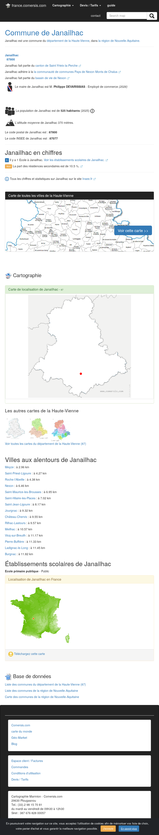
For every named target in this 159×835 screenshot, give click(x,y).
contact (95, 15)
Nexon (9, 486)
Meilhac (10, 529)
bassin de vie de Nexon (51, 78)
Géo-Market (19, 737)
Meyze (9, 467)
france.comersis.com (28, 5)
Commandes (19, 767)
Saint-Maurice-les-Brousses (23, 492)
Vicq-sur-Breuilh (15, 535)
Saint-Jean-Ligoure (18, 504)
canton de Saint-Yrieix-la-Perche (56, 65)
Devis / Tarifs (19, 779)
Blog (14, 744)
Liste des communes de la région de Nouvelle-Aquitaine (41, 690)
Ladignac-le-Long (17, 548)
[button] (63, 5)
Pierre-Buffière (15, 541)
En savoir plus (129, 828)
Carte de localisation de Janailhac (33, 289)
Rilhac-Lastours (15, 523)
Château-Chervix (16, 517)
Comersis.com (20, 725)
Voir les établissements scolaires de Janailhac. (74, 160)
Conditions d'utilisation (26, 773)
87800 (10, 59)
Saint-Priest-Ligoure (18, 473)
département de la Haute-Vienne (68, 41)
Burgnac (11, 554)
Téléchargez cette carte (29, 654)
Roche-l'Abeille (15, 479)
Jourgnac (11, 510)
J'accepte (108, 828)
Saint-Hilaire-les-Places (20, 498)
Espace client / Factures (27, 761)
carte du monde (21, 731)
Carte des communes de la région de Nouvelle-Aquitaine (42, 697)
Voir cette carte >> (133, 230)
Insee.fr (87, 179)
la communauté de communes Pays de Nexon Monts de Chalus (76, 72)
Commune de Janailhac (44, 32)
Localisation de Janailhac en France (34, 579)
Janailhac (12, 55)
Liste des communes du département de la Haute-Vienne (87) (45, 684)
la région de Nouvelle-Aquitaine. (119, 41)
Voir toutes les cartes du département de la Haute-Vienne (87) (45, 444)
